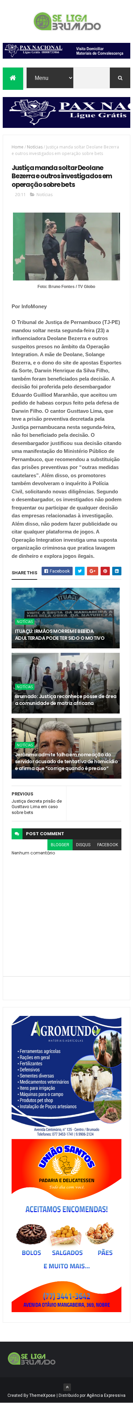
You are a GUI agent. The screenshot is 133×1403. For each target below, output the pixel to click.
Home (18, 147)
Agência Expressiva (106, 1395)
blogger (60, 844)
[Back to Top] (67, 1387)
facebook (107, 844)
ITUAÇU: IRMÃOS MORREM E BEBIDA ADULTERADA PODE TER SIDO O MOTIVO (60, 634)
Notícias (35, 147)
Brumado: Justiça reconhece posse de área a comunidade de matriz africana (66, 700)
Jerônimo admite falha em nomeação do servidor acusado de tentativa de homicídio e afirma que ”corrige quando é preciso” (66, 761)
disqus (83, 844)
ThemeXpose (42, 1395)
